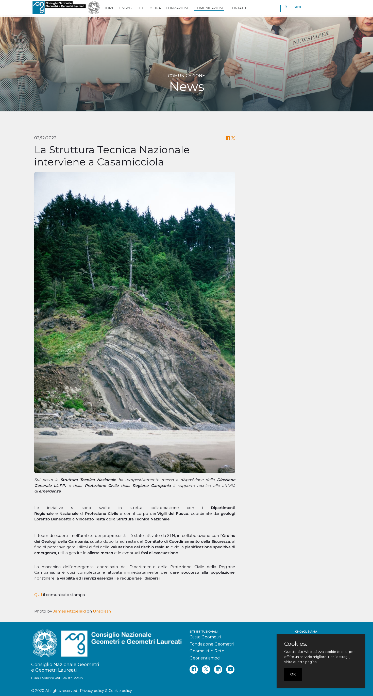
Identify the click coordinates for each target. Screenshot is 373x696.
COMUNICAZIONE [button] (209, 8)
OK (293, 674)
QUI (38, 594)
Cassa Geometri (205, 637)
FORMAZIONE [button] (177, 8)
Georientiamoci (205, 658)
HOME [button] (109, 8)
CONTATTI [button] (237, 8)
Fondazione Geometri (212, 644)
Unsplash (102, 611)
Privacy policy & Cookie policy (106, 690)
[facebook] (194, 669)
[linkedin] (218, 669)
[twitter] (206, 669)
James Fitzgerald (69, 611)
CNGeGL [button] (126, 8)
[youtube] (230, 669)
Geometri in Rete (207, 651)
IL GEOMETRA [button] (150, 8)
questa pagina (305, 662)
